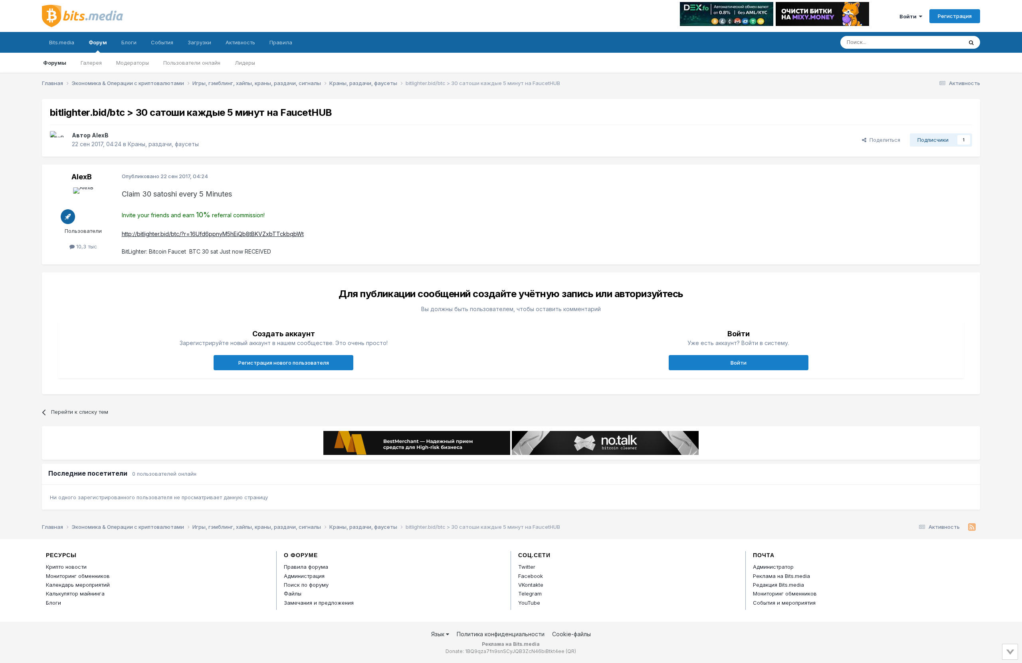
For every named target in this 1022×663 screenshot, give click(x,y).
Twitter (526, 567)
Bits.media (61, 42)
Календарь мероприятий (78, 585)
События (162, 42)
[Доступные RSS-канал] (972, 527)
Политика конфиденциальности (501, 634)
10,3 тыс (86, 246)
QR (570, 651)
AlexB (100, 135)
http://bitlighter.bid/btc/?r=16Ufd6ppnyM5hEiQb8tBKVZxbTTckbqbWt (213, 233)
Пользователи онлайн (191, 63)
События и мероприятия (784, 602)
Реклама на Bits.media (781, 576)
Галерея (91, 63)
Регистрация (955, 16)
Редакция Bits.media (778, 585)
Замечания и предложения (319, 602)
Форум (98, 42)
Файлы (292, 593)
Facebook (530, 576)
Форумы (54, 63)
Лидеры (245, 63)
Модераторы (132, 63)
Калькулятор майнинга (75, 593)
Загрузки (199, 42)
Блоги (129, 42)
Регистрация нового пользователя (283, 362)
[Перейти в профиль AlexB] (58, 140)
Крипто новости (66, 567)
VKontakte (530, 585)
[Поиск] (971, 42)
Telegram (530, 593)
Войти (909, 16)
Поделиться (883, 140)
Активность (240, 42)
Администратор (773, 567)
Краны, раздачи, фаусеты (163, 144)
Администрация (304, 576)
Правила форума (306, 567)
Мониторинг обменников (78, 576)
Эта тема (941, 42)
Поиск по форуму (306, 585)
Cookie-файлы (571, 634)
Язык (438, 634)
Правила (280, 42)
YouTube (529, 602)
